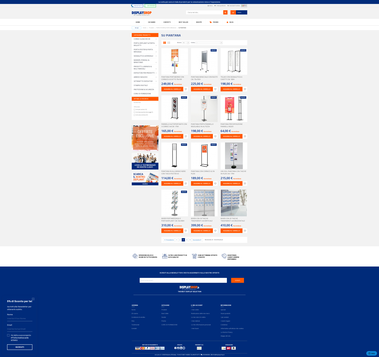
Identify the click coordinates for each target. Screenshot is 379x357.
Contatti (167, 22)
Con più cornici (141, 109)
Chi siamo (135, 313)
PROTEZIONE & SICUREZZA (144, 89)
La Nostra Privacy (226, 332)
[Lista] (168, 42)
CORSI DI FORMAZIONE (142, 94)
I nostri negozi (225, 321)
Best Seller (183, 22)
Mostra (179, 42)
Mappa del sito (225, 336)
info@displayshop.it (218, 355)
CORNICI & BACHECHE (142, 39)
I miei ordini (195, 310)
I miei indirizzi (195, 321)
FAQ (133, 321)
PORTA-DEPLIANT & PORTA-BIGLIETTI (144, 44)
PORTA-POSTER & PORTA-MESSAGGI (166, 28)
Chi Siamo (151, 22)
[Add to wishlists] (185, 89)
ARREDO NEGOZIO (140, 77)
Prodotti (151, 28)
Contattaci (224, 325)
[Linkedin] (181, 348)
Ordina (193, 42)
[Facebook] (175, 348)
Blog (231, 22)
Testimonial (135, 325)
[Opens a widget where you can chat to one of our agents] (371, 353)
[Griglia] (164, 42)
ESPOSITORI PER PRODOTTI (144, 73)
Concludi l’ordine (234, 6)
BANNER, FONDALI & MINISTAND (141, 61)
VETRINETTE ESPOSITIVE (143, 81)
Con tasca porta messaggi (144, 112)
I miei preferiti (221, 6)
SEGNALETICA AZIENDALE (143, 56)
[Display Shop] (145, 13)
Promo (215, 22)
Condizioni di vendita (138, 317)
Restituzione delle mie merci (200, 313)
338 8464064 (151, 6)
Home (138, 22)
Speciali (223, 310)
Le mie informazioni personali (201, 325)
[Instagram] (178, 348)
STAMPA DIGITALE (141, 85)
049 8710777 (138, 6)
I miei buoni (195, 328)
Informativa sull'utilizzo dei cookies (232, 328)
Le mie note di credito (198, 317)
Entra (210, 6)
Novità (199, 22)
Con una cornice (142, 115)
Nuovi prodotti (225, 313)
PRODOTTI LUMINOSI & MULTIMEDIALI (143, 67)
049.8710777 (196, 355)
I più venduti (225, 317)
